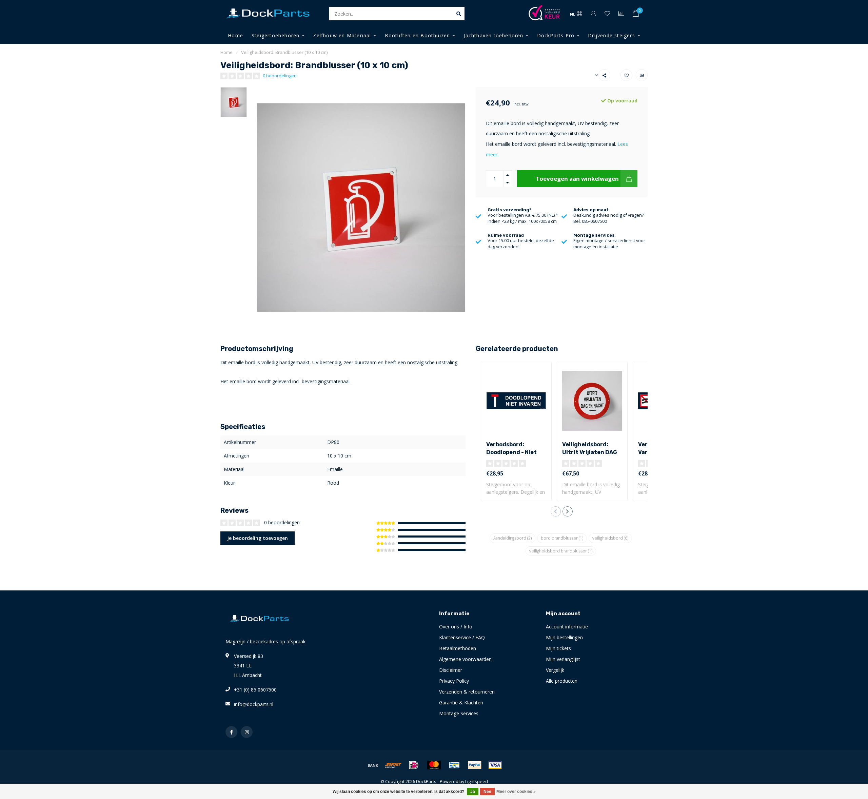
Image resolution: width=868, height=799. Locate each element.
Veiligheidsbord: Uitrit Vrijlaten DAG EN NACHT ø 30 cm (589, 452)
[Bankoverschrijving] (372, 765)
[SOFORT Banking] (393, 765)
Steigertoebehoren (275, 35)
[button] (556, 511)
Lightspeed (476, 781)
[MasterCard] (434, 765)
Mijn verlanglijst (563, 659)
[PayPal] (474, 765)
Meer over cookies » (516, 791)
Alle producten (561, 681)
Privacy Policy (454, 681)
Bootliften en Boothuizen (417, 35)
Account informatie (567, 626)
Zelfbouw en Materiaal (342, 35)
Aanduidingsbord (512, 538)
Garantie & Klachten (461, 702)
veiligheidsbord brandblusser (560, 551)
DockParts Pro (556, 35)
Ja (472, 791)
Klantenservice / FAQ (462, 637)
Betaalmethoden (457, 648)
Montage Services (458, 713)
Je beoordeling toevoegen (257, 538)
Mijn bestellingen (564, 637)
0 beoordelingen (280, 76)
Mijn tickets (558, 648)
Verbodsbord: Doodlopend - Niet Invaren (511, 452)
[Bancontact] (454, 765)
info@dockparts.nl (253, 704)
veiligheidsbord (610, 538)
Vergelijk (555, 670)
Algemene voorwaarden (465, 659)
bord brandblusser (562, 538)
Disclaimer (450, 670)
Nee (487, 791)
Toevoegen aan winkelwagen (577, 178)
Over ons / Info (455, 626)
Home (235, 35)
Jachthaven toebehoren (493, 35)
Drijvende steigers (611, 35)
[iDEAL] (413, 765)
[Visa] (495, 765)
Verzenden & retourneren (467, 691)
